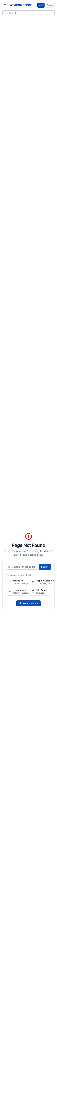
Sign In (50, 5)
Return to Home (30, 603)
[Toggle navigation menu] (5, 5)
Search (44, 567)
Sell (41, 5)
